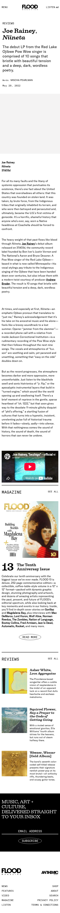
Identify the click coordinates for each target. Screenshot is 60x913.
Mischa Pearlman (21, 80)
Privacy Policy (47, 900)
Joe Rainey (28, 243)
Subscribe (30, 841)
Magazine (30, 492)
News (5, 886)
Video (5, 895)
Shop (55, 886)
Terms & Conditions (44, 904)
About (54, 890)
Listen (6, 904)
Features (8, 890)
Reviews (8, 23)
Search (53, 895)
